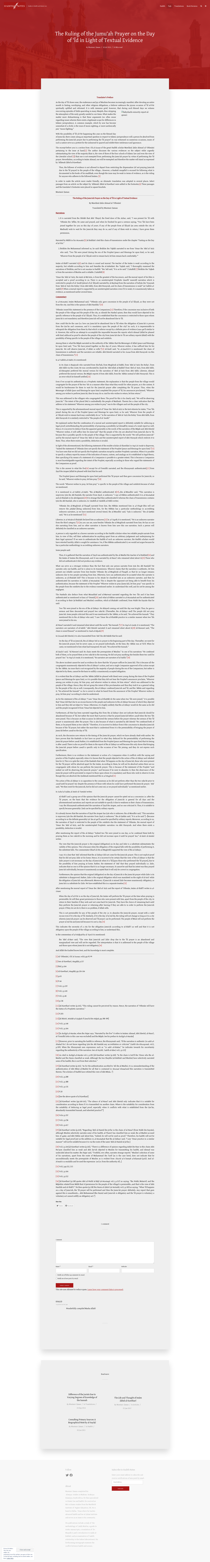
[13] (76, 355)
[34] (100, 945)
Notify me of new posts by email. (68, 1278)
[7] (137, 269)
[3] (99, 176)
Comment (59, 1240)
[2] (74, 156)
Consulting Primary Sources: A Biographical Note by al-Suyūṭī (82, 1421)
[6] (80, 263)
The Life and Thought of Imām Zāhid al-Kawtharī (128, 1399)
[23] (78, 522)
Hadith (162, 6)
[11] (111, 310)
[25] (143, 558)
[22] (105, 520)
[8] (103, 272)
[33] (103, 922)
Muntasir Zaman (94, 47)
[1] (86, 151)
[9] (62, 289)
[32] (125, 883)
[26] (96, 597)
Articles (136, 1405)
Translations (179, 6)
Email (91, 1266)
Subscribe (120, 1488)
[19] (117, 492)
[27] (121, 625)
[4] (140, 184)
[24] (149, 555)
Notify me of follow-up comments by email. (71, 1275)
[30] (128, 658)
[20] (85, 498)
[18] (99, 479)
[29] (102, 631)
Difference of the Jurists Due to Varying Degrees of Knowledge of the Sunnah (82, 1397)
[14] (89, 377)
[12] (102, 349)
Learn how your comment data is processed (105, 1289)
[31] (114, 776)
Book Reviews (192, 6)
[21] (84, 515)
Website (124, 1266)
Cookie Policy (10, 1558)
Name (58, 1266)
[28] (133, 628)
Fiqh (169, 6)
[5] (85, 240)
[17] (148, 468)
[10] (101, 305)
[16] (87, 468)
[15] (152, 449)
